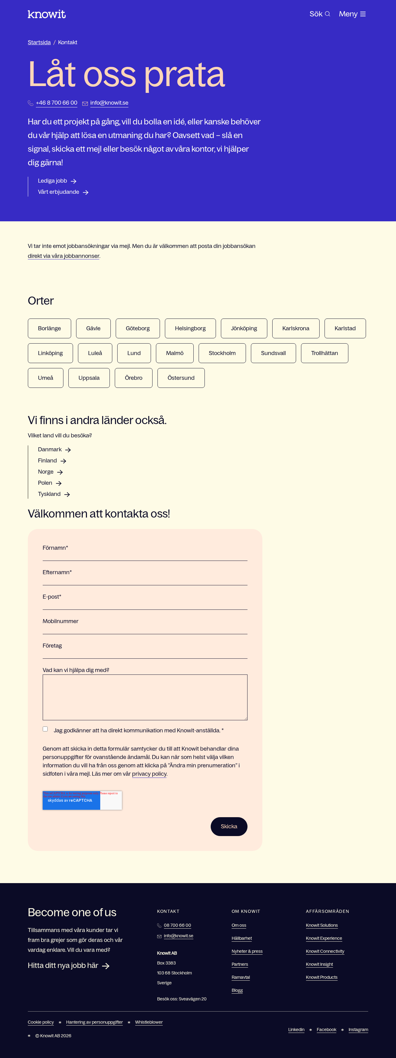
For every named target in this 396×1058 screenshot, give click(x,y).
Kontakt (67, 42)
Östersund (181, 378)
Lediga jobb (52, 181)
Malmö (174, 353)
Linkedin (296, 1029)
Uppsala (89, 378)
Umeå (45, 378)
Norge (46, 472)
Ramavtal (241, 977)
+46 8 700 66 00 (56, 103)
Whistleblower (149, 1022)
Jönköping (244, 328)
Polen (45, 483)
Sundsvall (273, 353)
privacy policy (149, 774)
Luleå (95, 353)
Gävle (93, 328)
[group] (320, 14)
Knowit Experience (324, 938)
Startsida (39, 42)
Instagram (358, 1029)
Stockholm (222, 353)
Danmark (50, 449)
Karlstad (345, 328)
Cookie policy (41, 1022)
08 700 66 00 (177, 925)
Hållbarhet (242, 938)
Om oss (239, 925)
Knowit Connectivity (325, 951)
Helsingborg (190, 328)
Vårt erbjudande (58, 192)
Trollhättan (324, 353)
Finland (47, 460)
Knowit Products (322, 977)
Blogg (237, 990)
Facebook (326, 1029)
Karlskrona (295, 328)
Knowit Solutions (322, 925)
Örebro (133, 378)
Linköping (50, 353)
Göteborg (138, 328)
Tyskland (49, 494)
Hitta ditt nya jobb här (63, 965)
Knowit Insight (319, 964)
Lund (134, 353)
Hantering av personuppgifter (94, 1022)
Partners (240, 964)
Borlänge (49, 328)
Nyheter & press (247, 951)
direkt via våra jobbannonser (63, 256)
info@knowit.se (109, 103)
